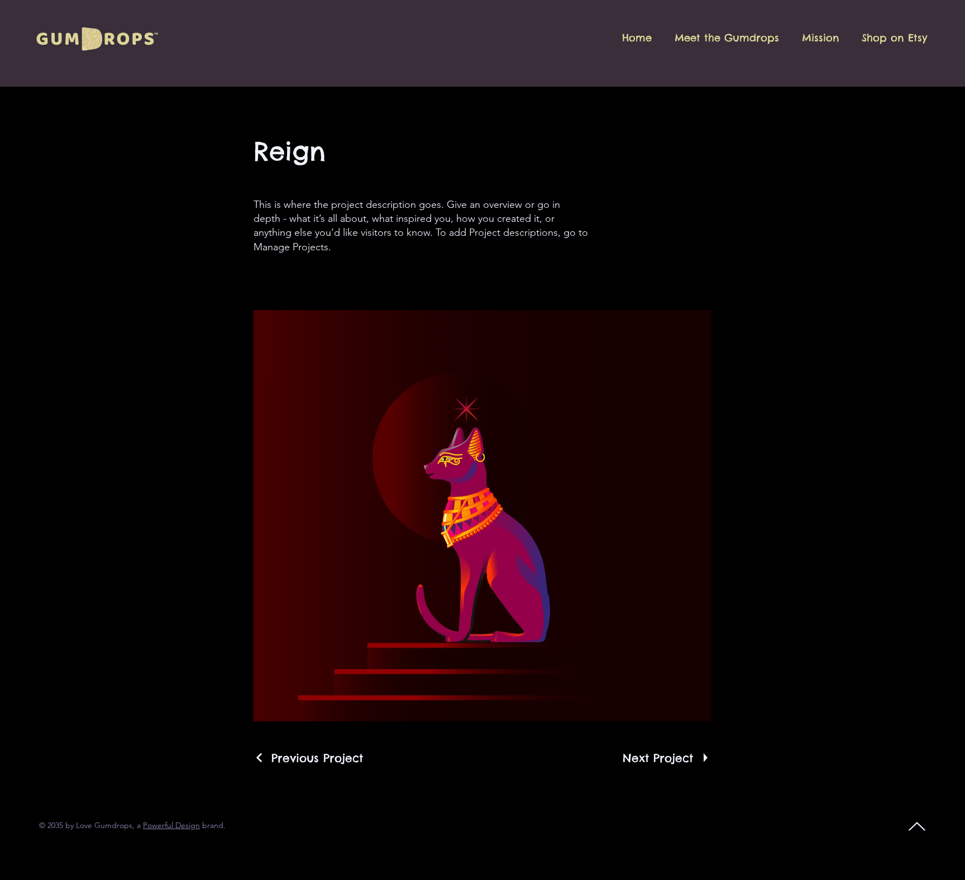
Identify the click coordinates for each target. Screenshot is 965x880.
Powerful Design (171, 825)
